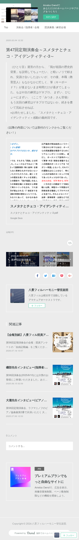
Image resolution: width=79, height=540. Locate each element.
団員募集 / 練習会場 (55, 27)
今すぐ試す (51, 17)
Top (6, 27)
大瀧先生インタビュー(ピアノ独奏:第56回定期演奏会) (40, 400)
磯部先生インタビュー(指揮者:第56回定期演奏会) (37, 367)
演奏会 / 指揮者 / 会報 (27, 27)
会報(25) (10, 232)
